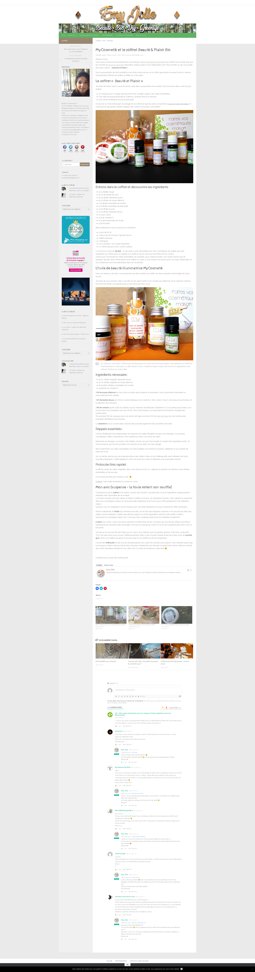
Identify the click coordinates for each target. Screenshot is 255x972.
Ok (181, 969)
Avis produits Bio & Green (89, 35)
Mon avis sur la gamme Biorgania (75, 323)
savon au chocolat (116, 65)
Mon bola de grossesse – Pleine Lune (76, 334)
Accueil (63, 2)
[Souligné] (121, 696)
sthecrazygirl (120, 853)
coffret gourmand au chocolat (152, 62)
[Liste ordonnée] (127, 696)
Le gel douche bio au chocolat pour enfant (141, 625)
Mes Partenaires (73, 2)
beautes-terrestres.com (125, 896)
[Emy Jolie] (101, 577)
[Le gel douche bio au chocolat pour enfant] (143, 615)
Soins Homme (141, 35)
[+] (144, 696)
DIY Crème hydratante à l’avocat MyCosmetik (175, 625)
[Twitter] (191, 570)
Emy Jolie (102, 55)
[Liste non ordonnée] (130, 696)
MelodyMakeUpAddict (124, 810)
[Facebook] (188, 570)
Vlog (63, 35)
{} (141, 696)
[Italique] (119, 696)
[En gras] (116, 696)
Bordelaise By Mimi (123, 767)
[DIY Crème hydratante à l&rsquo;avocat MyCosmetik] (176, 615)
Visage (110, 41)
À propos (99, 565)
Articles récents (108, 565)
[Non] (253, 969)
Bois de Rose (162, 416)
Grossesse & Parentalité (124, 35)
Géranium (117, 416)
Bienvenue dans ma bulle (91, 2)
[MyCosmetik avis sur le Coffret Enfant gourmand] (111, 615)
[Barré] (124, 696)
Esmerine (119, 731)
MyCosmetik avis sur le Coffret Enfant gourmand (110, 625)
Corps (98, 41)
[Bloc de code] (135, 696)
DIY (104, 41)
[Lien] (138, 696)
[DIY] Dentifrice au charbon (106, 661)
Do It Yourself (107, 35)
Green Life (71, 35)
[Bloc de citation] (132, 696)
